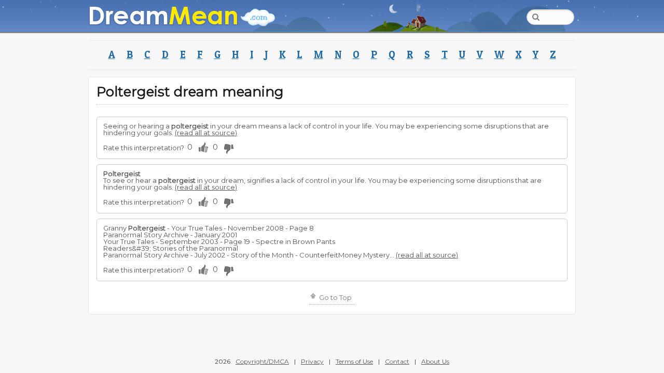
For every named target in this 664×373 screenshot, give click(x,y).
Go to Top (334, 297)
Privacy (312, 361)
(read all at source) (206, 132)
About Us (435, 361)
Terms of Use (354, 361)
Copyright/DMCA (262, 361)
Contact (397, 361)
